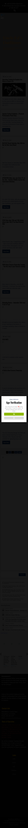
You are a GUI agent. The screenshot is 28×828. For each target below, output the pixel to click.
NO (14, 418)
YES (14, 414)
